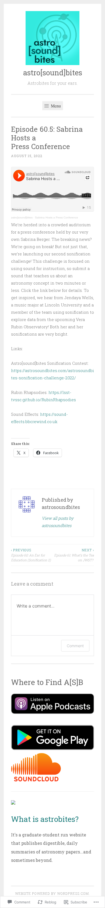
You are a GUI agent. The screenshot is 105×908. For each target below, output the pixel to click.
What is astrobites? (45, 819)
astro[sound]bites (52, 72)
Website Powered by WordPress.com (52, 893)
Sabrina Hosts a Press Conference (56, 217)
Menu (55, 106)
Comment (75, 645)
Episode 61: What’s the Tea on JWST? (74, 555)
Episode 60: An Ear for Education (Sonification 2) (31, 555)
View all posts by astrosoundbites (58, 521)
